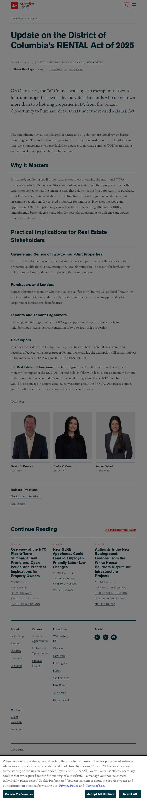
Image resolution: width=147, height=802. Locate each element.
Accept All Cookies (100, 794)
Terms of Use (95, 785)
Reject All (130, 794)
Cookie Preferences (19, 794)
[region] (73, 778)
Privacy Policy (69, 785)
